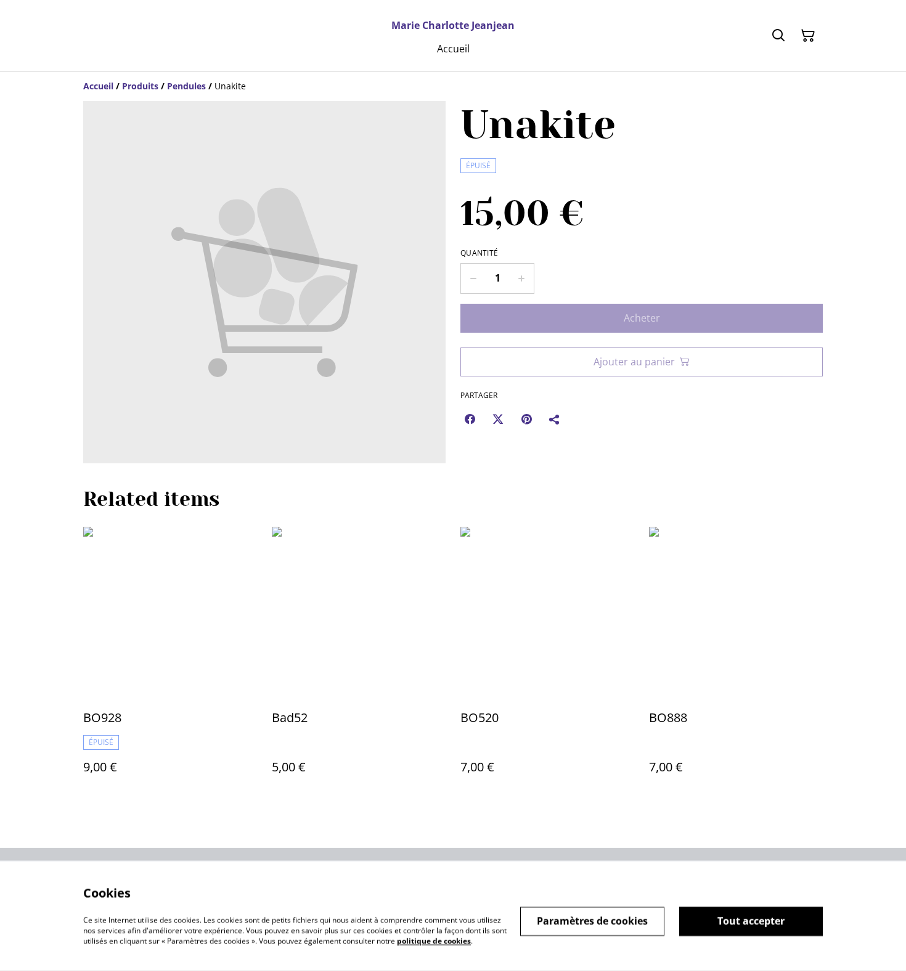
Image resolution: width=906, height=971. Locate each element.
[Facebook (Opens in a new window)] (469, 419)
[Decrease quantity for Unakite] (473, 278)
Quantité (479, 253)
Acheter (642, 318)
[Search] (778, 35)
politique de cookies (434, 940)
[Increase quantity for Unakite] (521, 278)
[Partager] (554, 419)
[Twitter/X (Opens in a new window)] (498, 419)
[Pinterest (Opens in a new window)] (526, 419)
